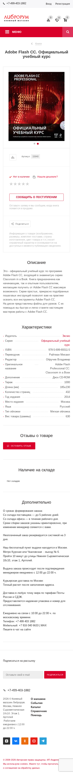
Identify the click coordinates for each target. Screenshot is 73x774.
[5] (28, 184)
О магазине (38, 698)
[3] (19, 184)
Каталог (36, 707)
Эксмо (66, 335)
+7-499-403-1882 (16, 3)
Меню (16, 32)
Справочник (39, 711)
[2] (15, 184)
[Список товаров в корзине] (67, 21)
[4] (23, 184)
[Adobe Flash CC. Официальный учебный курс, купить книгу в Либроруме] (36, 140)
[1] (11, 184)
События (37, 703)
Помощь (36, 715)
